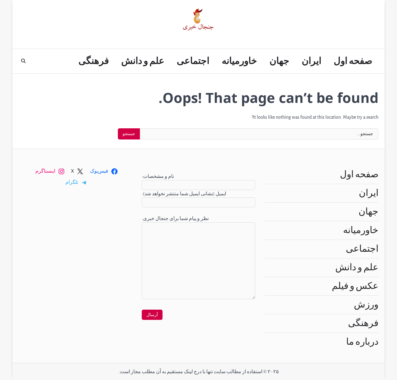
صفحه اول (353, 61)
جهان (279, 61)
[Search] (23, 61)
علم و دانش (142, 61)
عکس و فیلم (355, 286)
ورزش (366, 304)
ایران (311, 61)
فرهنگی (93, 61)
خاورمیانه (239, 61)
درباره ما (362, 342)
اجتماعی (193, 61)
